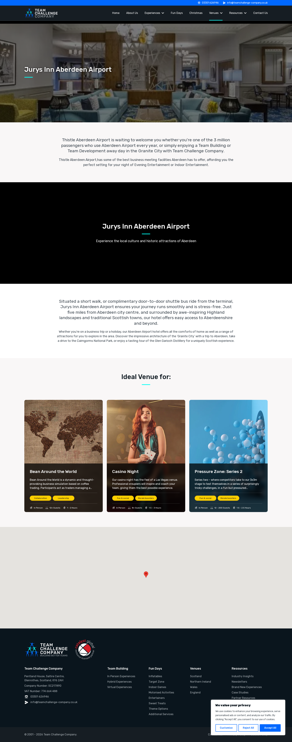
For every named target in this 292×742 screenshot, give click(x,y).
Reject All (248, 727)
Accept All (270, 727)
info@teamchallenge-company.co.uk (247, 2)
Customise (226, 727)
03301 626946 (210, 2)
